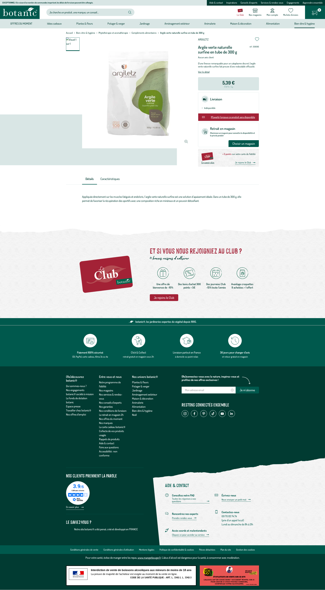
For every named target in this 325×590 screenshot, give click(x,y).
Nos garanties (106, 406)
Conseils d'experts (249, 2)
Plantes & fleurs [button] (84, 23)
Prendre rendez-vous (182, 518)
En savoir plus (207, 162)
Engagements (293, 2)
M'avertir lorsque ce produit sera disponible (233, 117)
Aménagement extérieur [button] (177, 23)
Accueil (69, 32)
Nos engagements (75, 390)
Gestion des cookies (245, 549)
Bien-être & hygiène (85, 32)
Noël (134, 414)
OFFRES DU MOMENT (21, 23)
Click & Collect (138, 352)
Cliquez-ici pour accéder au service (188, 534)
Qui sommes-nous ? (76, 386)
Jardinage (137, 390)
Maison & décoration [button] (240, 23)
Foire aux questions (109, 447)
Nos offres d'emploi (76, 414)
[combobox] (87, 12)
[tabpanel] (162, 200)
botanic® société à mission (80, 394)
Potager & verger (140, 386)
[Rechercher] (129, 12)
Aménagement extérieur (144, 394)
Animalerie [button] (209, 23)
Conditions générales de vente (84, 549)
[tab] (89, 179)
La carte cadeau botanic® (112, 427)
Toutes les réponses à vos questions (184, 500)
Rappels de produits (109, 439)
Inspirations (231, 2)
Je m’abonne (247, 390)
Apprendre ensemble (313, 2)
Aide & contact (216, 2)
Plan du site (225, 549)
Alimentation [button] (273, 23)
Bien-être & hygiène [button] (304, 23)
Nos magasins (106, 390)
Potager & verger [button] (116, 23)
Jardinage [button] (144, 23)
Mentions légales (146, 549)
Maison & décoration (142, 398)
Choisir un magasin (243, 143)
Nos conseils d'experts (110, 402)
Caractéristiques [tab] (110, 179)
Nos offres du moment (110, 419)
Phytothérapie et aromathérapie (113, 32)
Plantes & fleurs (140, 382)
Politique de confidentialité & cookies (176, 549)
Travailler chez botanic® (78, 410)
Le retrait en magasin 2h (111, 414)
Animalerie (137, 402)
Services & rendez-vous (272, 2)
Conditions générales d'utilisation (118, 549)
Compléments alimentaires (144, 32)
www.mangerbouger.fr (149, 557)
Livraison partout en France (187, 352)
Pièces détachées (207, 549)
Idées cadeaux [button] (54, 23)
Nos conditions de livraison (112, 410)
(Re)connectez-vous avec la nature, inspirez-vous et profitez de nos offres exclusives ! (210, 378)
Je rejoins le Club (243, 162)
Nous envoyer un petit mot (234, 499)
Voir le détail (204, 72)
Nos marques (106, 423)
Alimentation (139, 406)
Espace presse (73, 406)
